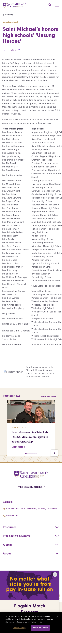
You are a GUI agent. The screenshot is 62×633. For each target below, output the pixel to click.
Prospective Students (17, 535)
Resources (9, 527)
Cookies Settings (19, 628)
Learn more (17, 447)
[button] (26, 453)
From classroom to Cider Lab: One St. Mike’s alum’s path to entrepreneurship (30, 437)
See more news (48, 396)
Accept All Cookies (40, 628)
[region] (31, 622)
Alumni (7, 544)
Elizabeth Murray (34, 370)
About (7, 553)
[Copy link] (5, 50)
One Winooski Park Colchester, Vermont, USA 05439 (31, 508)
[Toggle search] (49, 5)
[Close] (57, 616)
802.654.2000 (12, 515)
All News (9, 15)
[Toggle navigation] (58, 5)
